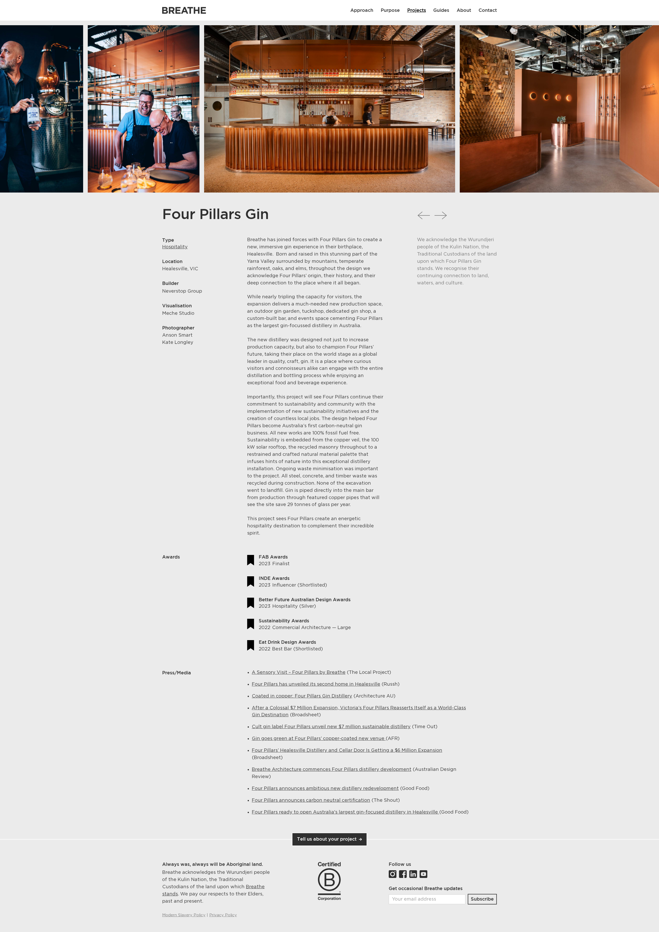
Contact (488, 10)
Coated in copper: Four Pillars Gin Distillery (302, 696)
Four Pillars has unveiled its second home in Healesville (316, 684)
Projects (416, 10)
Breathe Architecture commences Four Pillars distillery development (331, 769)
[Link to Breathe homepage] (184, 10)
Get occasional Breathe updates (426, 888)
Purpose (390, 10)
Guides (441, 10)
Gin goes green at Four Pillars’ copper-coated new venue (319, 738)
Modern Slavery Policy (183, 915)
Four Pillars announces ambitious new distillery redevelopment (325, 788)
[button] (464, 10)
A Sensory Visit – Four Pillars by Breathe (298, 672)
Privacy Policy (223, 915)
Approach (361, 10)
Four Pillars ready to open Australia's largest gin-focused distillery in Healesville (345, 812)
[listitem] (143, 109)
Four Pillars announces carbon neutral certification (311, 800)
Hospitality (175, 247)
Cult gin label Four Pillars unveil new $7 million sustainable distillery (331, 727)
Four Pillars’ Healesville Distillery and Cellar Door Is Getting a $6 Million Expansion (347, 750)
